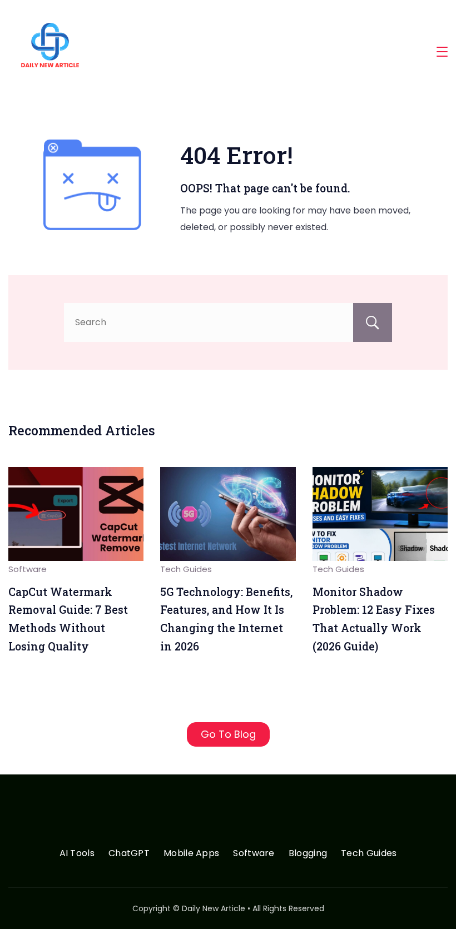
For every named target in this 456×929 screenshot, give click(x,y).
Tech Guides (186, 569)
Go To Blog (228, 734)
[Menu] (442, 51)
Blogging (308, 854)
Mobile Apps (191, 854)
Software (27, 569)
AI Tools (77, 854)
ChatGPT (129, 854)
